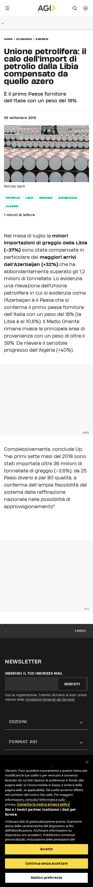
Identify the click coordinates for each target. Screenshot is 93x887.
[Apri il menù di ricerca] (74, 8)
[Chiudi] (87, 762)
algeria (12, 206)
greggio (46, 197)
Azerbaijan (67, 197)
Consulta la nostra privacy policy (43, 804)
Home (8, 39)
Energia (42, 39)
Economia (24, 39)
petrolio (13, 197)
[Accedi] (85, 8)
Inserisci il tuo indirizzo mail (34, 673)
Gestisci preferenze (46, 877)
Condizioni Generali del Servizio (50, 699)
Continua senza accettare (46, 863)
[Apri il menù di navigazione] (7, 8)
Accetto (46, 849)
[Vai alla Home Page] (46, 8)
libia (29, 197)
